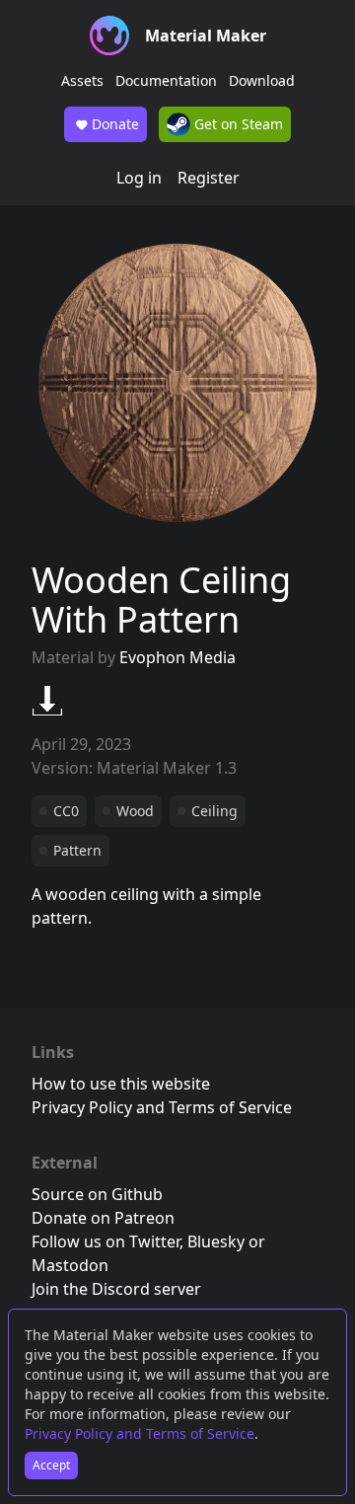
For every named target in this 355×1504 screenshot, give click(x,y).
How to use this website (121, 1083)
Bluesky (216, 1241)
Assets (82, 80)
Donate (115, 123)
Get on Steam (236, 123)
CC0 (66, 810)
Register (209, 177)
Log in (139, 177)
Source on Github (97, 1194)
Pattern (77, 850)
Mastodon (70, 1265)
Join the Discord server (116, 1289)
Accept (51, 1465)
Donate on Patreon (103, 1218)
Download (262, 80)
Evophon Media (177, 657)
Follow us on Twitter (105, 1241)
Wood (135, 810)
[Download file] (47, 700)
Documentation (166, 80)
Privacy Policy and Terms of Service (139, 1433)
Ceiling (214, 810)
